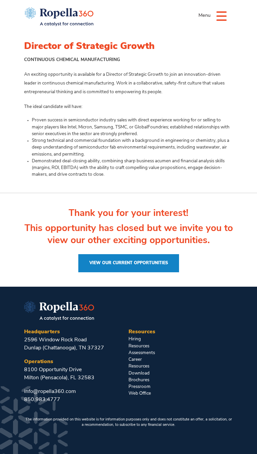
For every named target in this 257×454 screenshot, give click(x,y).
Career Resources (138, 362)
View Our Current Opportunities (128, 263)
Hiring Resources (138, 342)
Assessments (141, 353)
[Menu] (221, 15)
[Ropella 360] (59, 310)
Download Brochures (139, 376)
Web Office (139, 393)
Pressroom (139, 387)
